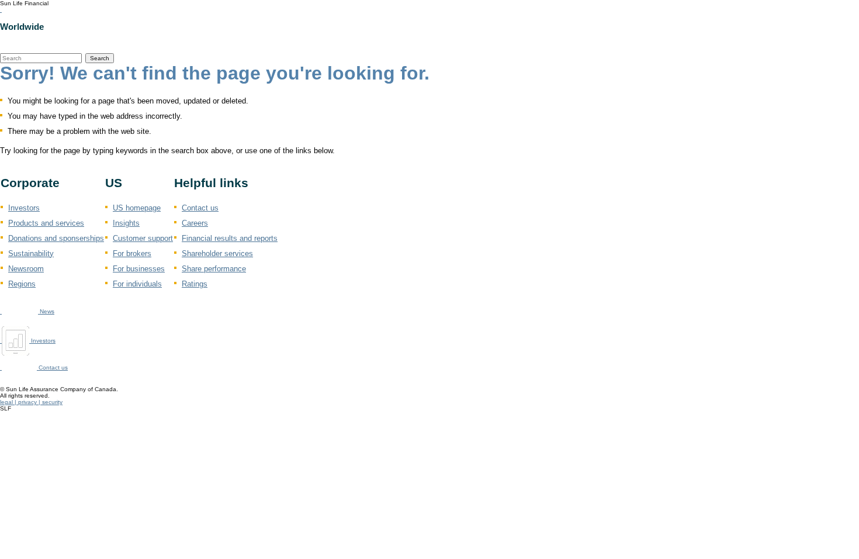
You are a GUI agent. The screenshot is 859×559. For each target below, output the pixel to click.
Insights (126, 223)
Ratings (194, 284)
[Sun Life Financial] (1, 9)
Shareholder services (217, 253)
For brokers (132, 253)
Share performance (214, 268)
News (46, 311)
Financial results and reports (230, 238)
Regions (22, 284)
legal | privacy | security (31, 402)
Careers (195, 223)
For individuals (137, 284)
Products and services (46, 223)
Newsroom (26, 268)
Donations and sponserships (56, 238)
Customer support (143, 238)
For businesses (139, 268)
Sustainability (31, 253)
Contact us (200, 207)
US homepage (137, 207)
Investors (24, 207)
